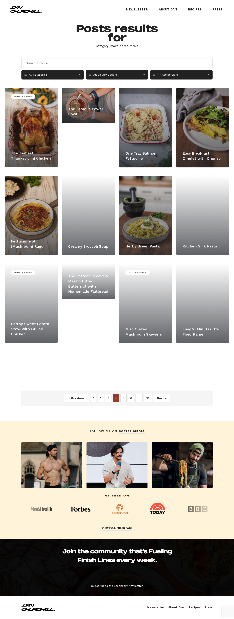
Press (217, 9)
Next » (162, 398)
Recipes (194, 9)
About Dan (168, 9)
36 (148, 398)
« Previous (76, 398)
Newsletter (137, 9)
